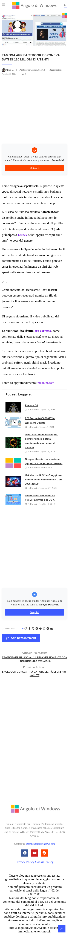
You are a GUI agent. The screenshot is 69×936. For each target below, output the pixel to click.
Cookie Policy (44, 862)
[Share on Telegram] (48, 628)
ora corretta (42, 331)
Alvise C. (10, 70)
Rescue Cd (31, 405)
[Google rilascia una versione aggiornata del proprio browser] (13, 463)
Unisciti (34, 168)
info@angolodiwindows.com (40, 844)
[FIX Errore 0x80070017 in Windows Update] (13, 422)
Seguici (34, 612)
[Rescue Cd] (13, 407)
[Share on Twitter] (33, 628)
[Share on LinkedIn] (37, 628)
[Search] (65, 5)
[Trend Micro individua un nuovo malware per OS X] (13, 499)
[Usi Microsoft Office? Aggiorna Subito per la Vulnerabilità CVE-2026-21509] (13, 481)
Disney (22, 235)
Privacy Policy (25, 862)
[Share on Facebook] (29, 628)
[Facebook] (24, 853)
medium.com (46, 382)
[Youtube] (34, 853)
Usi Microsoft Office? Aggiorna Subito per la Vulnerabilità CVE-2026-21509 (44, 479)
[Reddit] (44, 853)
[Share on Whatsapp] (44, 628)
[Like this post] (25, 628)
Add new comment (23, 637)
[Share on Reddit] (40, 628)
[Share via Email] (51, 628)
